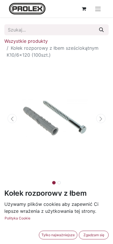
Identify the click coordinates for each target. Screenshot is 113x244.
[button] (12, 118)
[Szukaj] (101, 29)
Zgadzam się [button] (93, 235)
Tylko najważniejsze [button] (58, 235)
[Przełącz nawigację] (98, 8)
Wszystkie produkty (26, 41)
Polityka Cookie (17, 218)
